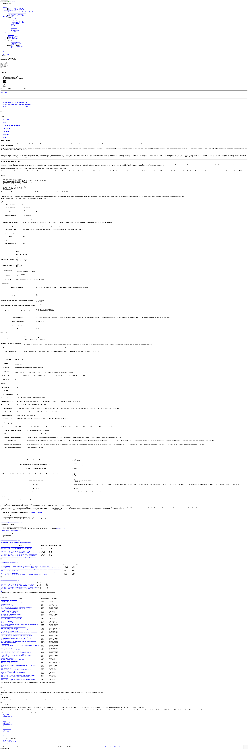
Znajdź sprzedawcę (7, 729)
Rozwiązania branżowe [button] (8, 16)
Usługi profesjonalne (12, 37)
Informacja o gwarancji (15, 44)
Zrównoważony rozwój (8, 724)
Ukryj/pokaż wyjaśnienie (36, 512)
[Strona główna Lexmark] (11, 1)
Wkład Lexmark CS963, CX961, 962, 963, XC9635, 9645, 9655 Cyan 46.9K (17, 585)
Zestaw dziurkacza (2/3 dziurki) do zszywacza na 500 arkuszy (13, 627)
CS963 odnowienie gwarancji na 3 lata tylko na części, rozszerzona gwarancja (17, 605)
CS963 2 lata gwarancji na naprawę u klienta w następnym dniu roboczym (16, 652)
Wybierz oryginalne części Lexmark (15, 14)
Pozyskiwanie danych (15, 30)
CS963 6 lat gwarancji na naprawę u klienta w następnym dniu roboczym (16, 634)
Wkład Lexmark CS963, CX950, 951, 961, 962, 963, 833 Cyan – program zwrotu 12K (18, 557)
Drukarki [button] (5, 7)
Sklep (4, 51)
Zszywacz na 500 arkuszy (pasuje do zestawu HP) (11, 618)
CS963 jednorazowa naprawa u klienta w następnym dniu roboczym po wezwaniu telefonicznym (20, 636)
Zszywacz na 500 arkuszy (6, 668)
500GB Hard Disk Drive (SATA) (7, 658)
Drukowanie (13, 29)
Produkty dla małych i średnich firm (15, 8)
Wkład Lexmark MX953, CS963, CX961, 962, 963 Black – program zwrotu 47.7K (18, 549)
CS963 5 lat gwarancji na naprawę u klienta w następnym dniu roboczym (16, 629)
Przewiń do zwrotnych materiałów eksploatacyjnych (11, 522)
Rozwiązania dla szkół (15, 23)
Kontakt (4, 721)
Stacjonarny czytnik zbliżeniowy (7, 648)
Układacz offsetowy (5, 678)
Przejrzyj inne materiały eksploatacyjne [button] (9, 562)
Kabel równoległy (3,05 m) (6, 604)
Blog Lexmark (6, 727)
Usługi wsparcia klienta (13, 38)
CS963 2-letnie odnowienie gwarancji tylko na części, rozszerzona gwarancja (16, 638)
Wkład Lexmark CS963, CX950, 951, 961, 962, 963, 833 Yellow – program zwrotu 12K (19, 554)
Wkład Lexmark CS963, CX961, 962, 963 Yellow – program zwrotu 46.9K (16, 551)
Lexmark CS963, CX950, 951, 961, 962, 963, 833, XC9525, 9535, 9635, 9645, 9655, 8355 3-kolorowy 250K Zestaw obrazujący (27, 574)
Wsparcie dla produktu (15, 42)
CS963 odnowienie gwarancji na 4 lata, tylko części (11, 619)
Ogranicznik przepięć (5, 644)
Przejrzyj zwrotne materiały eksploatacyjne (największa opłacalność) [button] (16, 542)
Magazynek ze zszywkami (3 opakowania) (9, 573)
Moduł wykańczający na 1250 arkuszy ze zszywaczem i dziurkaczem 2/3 (16, 669)
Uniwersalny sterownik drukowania (18, 47)
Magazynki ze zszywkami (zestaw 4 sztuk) (9, 570)
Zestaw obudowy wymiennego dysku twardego (10, 649)
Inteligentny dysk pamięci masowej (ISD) (9, 661)
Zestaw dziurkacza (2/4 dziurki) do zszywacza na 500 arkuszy (13, 672)
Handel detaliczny (14, 25)
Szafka (2, 673)
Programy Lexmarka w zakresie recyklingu (17, 13)
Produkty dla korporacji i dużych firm (16, 9)
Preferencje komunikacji (8, 731)
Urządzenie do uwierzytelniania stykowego (9, 631)
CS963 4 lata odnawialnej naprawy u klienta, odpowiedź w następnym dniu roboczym (18, 646)
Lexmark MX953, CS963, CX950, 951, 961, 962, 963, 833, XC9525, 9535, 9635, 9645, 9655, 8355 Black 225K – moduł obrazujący (28, 571)
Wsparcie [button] (5, 39)
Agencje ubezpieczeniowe (16, 20)
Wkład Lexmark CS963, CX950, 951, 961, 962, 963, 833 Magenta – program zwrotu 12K (19, 555)
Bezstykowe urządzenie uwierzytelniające (9, 628)
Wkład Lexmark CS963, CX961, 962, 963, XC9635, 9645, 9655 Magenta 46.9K (17, 584)
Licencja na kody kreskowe (6, 662)
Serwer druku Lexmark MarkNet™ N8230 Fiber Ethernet (12, 659)
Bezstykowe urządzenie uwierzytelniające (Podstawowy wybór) (14, 651)
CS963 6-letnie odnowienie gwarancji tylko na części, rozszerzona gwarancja (16, 607)
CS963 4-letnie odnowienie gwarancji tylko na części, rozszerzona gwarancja (16, 602)
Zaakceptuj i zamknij (5, 748)
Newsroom (5, 717)
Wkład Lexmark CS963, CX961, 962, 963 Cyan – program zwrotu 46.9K (16, 548)
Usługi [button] (4, 32)
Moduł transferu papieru (6, 666)
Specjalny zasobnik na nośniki (7, 680)
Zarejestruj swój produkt (16, 43)
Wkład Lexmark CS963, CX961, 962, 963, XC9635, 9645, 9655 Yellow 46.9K (17, 588)
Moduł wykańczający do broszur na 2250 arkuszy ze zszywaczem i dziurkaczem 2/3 (18, 675)
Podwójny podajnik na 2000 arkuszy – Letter (10, 610)
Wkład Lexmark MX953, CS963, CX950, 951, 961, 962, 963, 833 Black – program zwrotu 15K (20, 552)
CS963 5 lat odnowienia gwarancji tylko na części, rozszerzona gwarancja (16, 608)
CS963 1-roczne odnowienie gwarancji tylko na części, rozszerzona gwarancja (17, 635)
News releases (6, 723)
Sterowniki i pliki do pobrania (17, 46)
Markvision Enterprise (15, 49)
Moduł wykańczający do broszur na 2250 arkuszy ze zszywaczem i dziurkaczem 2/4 (18, 679)
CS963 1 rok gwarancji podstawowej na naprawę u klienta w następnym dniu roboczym (19, 665)
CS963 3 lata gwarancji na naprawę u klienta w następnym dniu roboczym (16, 655)
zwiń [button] (2, 559)
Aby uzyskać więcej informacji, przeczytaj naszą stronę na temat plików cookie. (118, 746)
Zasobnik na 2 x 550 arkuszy (7, 621)
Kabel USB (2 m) (4, 601)
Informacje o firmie (7, 740)
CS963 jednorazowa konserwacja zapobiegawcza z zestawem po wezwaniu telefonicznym (19, 624)
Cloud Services (14, 28)
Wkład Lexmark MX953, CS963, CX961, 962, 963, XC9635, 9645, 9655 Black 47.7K (19, 587)
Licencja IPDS (4, 663)
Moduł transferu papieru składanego (8, 671)
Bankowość (13, 18)
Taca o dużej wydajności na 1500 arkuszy (9, 612)
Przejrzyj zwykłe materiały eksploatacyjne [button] (10, 580)
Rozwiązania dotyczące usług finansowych (19, 21)
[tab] (125, 119)
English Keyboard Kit (5, 656)
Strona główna (6, 54)
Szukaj (4, 3)
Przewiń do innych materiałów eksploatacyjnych (10, 540)
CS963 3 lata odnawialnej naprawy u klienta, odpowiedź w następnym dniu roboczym (18, 639)
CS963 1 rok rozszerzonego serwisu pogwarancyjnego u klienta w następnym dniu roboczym (20, 645)
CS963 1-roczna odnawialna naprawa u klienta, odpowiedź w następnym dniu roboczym (19, 632)
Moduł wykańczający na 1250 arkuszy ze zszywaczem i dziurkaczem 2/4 (16, 676)
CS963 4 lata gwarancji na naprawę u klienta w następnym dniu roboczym (16, 654)
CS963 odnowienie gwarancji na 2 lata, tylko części (11, 614)
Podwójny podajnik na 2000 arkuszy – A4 (9, 611)
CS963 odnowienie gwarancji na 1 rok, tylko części (11, 617)
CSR (4, 730)
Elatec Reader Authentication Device (8, 642)
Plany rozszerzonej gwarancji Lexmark (16, 15)
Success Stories (6, 725)
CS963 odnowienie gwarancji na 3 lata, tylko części (11, 622)
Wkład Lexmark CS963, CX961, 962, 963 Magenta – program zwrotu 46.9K (16, 547)
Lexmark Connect (6, 722)
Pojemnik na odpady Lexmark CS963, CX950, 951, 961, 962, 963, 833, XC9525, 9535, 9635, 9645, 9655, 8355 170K (25, 566)
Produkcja (13, 24)
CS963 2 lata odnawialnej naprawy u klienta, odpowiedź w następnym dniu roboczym (18, 641)
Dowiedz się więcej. (60, 528)
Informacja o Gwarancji (13, 36)
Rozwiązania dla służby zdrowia (17, 22)
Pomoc (4, 718)
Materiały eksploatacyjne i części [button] (9, 10)
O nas (4, 715)
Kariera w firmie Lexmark (8, 716)
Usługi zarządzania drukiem (14, 33)
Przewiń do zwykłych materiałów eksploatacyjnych (11, 530)
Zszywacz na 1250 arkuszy (6, 615)
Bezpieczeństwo (14, 31)
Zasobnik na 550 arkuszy (6, 625)
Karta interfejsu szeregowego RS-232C (9, 600)
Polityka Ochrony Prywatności (9, 741)
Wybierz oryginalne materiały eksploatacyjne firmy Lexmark (20, 11)
